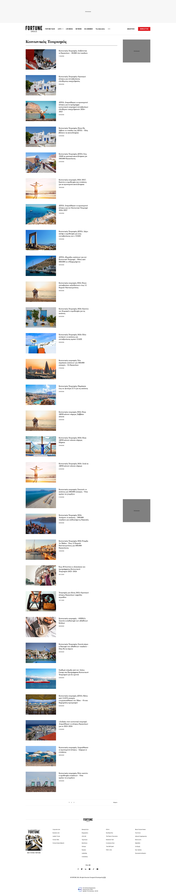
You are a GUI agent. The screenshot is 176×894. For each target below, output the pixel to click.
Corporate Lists (56, 829)
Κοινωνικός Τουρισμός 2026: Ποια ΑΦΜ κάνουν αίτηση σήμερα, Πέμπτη (72, 440)
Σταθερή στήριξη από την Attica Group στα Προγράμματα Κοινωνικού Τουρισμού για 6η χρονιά (73, 672)
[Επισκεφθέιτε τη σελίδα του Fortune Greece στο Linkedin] (85, 869)
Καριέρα (84, 850)
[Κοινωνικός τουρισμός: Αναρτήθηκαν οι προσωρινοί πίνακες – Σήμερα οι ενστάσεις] (41, 756)
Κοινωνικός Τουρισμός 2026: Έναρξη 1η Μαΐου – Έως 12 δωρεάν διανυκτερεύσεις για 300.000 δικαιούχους (73, 544)
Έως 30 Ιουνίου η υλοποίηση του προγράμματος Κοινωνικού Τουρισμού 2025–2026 (72, 569)
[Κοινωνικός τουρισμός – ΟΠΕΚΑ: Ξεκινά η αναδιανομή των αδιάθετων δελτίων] (41, 627)
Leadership (84, 853)
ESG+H (107, 829)
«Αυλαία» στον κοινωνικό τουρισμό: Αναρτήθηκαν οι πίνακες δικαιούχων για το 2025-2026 (73, 724)
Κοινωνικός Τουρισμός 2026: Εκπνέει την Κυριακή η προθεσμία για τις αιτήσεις (74, 311)
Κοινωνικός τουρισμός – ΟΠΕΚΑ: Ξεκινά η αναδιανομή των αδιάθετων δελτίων (73, 620)
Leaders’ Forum (56, 836)
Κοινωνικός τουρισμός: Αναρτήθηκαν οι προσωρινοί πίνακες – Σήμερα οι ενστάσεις (73, 749)
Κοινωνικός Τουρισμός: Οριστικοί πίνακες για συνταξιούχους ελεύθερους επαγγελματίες (72, 78)
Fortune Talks (56, 839)
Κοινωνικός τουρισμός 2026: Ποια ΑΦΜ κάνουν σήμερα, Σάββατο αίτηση (72, 414)
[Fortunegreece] (34, 31)
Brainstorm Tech (110, 839)
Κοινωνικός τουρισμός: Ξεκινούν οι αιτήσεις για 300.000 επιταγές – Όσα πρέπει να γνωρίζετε (73, 491)
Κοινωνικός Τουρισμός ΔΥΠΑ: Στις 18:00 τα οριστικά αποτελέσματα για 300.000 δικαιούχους (73, 156)
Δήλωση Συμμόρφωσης (141, 836)
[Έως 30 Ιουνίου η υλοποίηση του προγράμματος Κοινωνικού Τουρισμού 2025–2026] (41, 575)
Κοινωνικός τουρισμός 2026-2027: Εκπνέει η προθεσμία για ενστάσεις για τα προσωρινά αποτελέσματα (73, 182)
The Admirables (100, 29)
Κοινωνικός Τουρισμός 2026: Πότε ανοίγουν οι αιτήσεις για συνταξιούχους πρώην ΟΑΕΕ (72, 336)
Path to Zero (109, 850)
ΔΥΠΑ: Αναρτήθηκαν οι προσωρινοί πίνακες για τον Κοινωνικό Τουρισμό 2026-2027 (73, 207)
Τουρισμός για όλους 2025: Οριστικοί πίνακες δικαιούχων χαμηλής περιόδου (74, 594)
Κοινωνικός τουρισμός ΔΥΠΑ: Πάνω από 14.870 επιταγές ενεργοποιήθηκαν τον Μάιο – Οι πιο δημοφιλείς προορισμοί (73, 699)
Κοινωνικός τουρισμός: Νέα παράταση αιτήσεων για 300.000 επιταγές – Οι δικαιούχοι (71, 362)
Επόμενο (115, 802)
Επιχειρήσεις (85, 833)
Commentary (85, 856)
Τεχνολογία (84, 839)
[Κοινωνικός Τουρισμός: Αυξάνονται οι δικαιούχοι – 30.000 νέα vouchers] (41, 59)
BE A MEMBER (88, 29)
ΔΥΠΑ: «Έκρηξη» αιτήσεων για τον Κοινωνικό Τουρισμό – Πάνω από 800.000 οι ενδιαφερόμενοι (73, 259)
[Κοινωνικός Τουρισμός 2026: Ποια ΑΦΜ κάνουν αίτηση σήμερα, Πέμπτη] (41, 446)
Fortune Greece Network (58, 843)
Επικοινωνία (138, 839)
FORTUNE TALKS (50, 29)
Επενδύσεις (84, 843)
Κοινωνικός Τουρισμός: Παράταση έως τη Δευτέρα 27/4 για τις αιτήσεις (73, 387)
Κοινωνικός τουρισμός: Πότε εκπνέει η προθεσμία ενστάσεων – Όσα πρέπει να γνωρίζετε (73, 775)
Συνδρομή (137, 846)
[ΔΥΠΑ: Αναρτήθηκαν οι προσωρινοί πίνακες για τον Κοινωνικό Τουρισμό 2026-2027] (41, 214)
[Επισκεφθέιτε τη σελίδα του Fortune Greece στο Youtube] (89, 869)
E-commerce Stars (110, 843)
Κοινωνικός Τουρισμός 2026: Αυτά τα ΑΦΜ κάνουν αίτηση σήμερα (73, 464)
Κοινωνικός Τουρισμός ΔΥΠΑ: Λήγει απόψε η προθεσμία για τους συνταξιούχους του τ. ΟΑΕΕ (73, 233)
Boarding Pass (109, 833)
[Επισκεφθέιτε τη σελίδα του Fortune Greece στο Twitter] (81, 869)
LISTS (59, 29)
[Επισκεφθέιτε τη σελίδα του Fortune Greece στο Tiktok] (93, 869)
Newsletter (137, 843)
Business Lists (56, 833)
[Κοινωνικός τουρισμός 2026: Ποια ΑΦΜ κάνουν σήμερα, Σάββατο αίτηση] (41, 420)
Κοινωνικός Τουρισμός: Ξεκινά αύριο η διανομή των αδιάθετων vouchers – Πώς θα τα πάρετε (73, 646)
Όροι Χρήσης (138, 850)
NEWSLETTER (144, 29)
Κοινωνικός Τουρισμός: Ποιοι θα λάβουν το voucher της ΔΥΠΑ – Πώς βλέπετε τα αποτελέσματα (73, 130)
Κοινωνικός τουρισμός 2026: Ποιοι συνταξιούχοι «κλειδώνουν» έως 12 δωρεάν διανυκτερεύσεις (73, 285)
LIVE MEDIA (69, 29)
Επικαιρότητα (85, 829)
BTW (104, 877)
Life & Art (84, 836)
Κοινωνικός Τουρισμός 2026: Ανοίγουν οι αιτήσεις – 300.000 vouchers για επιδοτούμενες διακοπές (74, 517)
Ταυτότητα (138, 833)
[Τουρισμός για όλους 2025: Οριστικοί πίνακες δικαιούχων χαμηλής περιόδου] (41, 601)
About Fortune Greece (140, 829)
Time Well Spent (110, 846)
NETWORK (78, 29)
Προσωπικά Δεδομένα (140, 853)
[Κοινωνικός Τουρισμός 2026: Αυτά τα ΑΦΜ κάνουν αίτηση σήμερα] (41, 472)
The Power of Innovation (112, 836)
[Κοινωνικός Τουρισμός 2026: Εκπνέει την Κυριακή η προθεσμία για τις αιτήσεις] (41, 317)
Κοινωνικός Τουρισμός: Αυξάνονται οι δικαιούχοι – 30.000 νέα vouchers (73, 52)
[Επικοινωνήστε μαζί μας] (97, 869)
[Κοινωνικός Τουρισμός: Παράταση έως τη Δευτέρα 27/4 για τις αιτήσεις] (41, 395)
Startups (84, 846)
